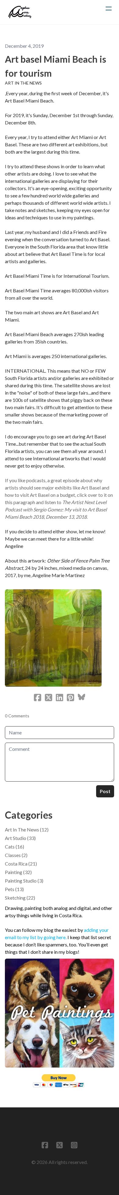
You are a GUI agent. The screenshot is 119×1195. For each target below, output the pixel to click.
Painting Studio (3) (24, 880)
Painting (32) (18, 872)
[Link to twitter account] (59, 1145)
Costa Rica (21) (21, 863)
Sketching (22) (20, 898)
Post (105, 791)
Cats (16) (14, 846)
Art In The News (23, 82)
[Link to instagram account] (74, 1145)
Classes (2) (16, 855)
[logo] (20, 12)
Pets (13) (14, 889)
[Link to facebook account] (45, 1145)
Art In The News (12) (27, 829)
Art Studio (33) (20, 838)
